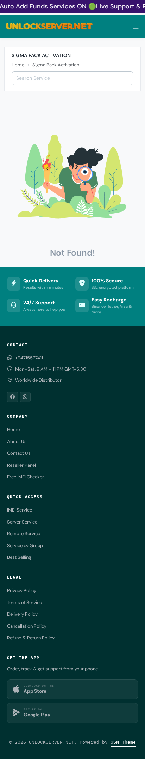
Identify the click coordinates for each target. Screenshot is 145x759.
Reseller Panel (21, 465)
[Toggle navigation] (135, 26)
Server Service (22, 522)
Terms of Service (24, 602)
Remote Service (23, 534)
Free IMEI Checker (25, 477)
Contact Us (19, 453)
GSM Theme (123, 742)
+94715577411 (29, 358)
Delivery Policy (22, 614)
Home (18, 65)
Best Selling (19, 557)
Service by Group (25, 546)
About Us (17, 441)
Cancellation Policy (26, 626)
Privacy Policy (21, 590)
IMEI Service (19, 510)
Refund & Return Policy (31, 638)
